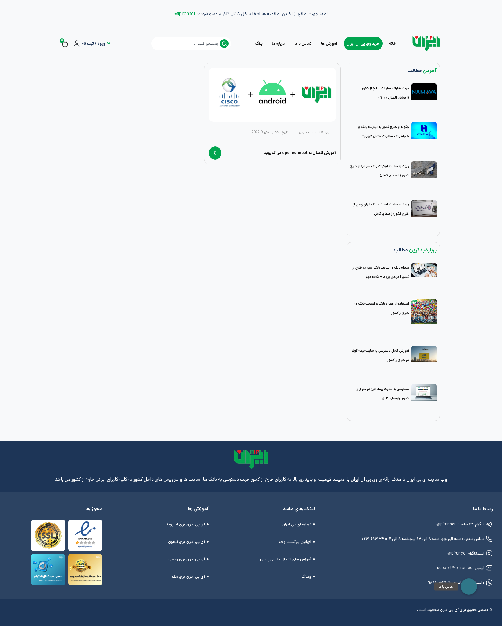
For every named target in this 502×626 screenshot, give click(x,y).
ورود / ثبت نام (93, 43)
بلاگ (259, 43)
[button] (469, 586)
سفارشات (120, 48)
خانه (392, 43)
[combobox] (191, 43)
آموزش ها (329, 43)
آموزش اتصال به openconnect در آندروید (300, 153)
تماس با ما (303, 43)
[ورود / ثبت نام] (76, 43)
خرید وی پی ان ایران (363, 43)
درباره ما (278, 43)
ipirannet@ (184, 13)
